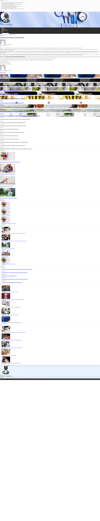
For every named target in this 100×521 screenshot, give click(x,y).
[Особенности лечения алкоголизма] (6, 207)
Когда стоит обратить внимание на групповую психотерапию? (10, 314)
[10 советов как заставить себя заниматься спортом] (7, 196)
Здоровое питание (4, 29)
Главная (3, 27)
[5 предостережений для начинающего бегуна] (7, 172)
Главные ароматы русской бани (6, 215)
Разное (2, 31)
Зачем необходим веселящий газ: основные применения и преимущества (11, 322)
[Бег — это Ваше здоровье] (6, 255)
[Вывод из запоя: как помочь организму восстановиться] (6, 354)
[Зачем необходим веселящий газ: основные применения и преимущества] (6, 321)
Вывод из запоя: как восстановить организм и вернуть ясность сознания (11, 6)
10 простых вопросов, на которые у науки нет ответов (9, 223)
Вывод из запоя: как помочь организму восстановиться (12, 90)
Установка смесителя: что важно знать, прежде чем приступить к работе (11, 307)
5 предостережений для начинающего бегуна (7, 174)
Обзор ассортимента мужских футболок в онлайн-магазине (10, 291)
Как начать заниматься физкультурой (6, 186)
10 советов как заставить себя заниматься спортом (8, 198)
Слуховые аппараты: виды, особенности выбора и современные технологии (16, 81)
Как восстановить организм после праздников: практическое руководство (16, 111)
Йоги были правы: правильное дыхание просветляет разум (10, 162)
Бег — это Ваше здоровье (5, 256)
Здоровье (3, 34)
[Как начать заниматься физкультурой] (7, 184)
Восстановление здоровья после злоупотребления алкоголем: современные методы (17, 107)
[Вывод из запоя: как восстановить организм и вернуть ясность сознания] (6, 362)
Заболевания (3, 28)
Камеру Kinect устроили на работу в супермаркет (8, 263)
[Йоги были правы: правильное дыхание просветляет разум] (7, 160)
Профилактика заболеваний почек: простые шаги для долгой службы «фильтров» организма (20, 115)
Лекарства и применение (5, 30)
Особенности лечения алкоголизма (6, 208)
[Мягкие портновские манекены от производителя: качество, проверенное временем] (6, 298)
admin (6, 44)
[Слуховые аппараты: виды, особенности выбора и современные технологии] (6, 339)
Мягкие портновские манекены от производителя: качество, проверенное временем (13, 8)
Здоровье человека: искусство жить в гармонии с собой (9, 7)
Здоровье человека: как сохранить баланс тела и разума (12, 103)
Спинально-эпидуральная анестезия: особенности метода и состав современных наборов (13, 2)
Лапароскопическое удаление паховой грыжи (8, 3)
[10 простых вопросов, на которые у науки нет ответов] (6, 222)
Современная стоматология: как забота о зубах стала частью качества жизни (12, 4)
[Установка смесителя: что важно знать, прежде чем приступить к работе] (6, 306)
